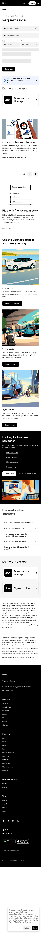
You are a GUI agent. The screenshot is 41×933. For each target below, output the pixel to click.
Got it (35, 928)
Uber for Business (9, 448)
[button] (36, 28)
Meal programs (12, 462)
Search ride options (12, 303)
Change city (19, 16)
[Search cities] (20, 388)
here (29, 922)
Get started (9, 474)
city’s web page (29, 642)
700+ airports (8, 349)
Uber (4, 3)
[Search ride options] (20, 267)
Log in (25, 3)
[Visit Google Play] (9, 842)
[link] (20, 80)
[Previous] (29, 174)
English (7, 830)
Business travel (12, 453)
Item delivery (11, 467)
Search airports (10, 364)
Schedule (12, 355)
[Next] (35, 174)
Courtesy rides (11, 457)
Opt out (26, 928)
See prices (9, 69)
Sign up (32, 3)
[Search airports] (20, 327)
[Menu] (38, 3)
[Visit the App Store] (22, 841)
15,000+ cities (8, 410)
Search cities (10, 425)
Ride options (7, 288)
